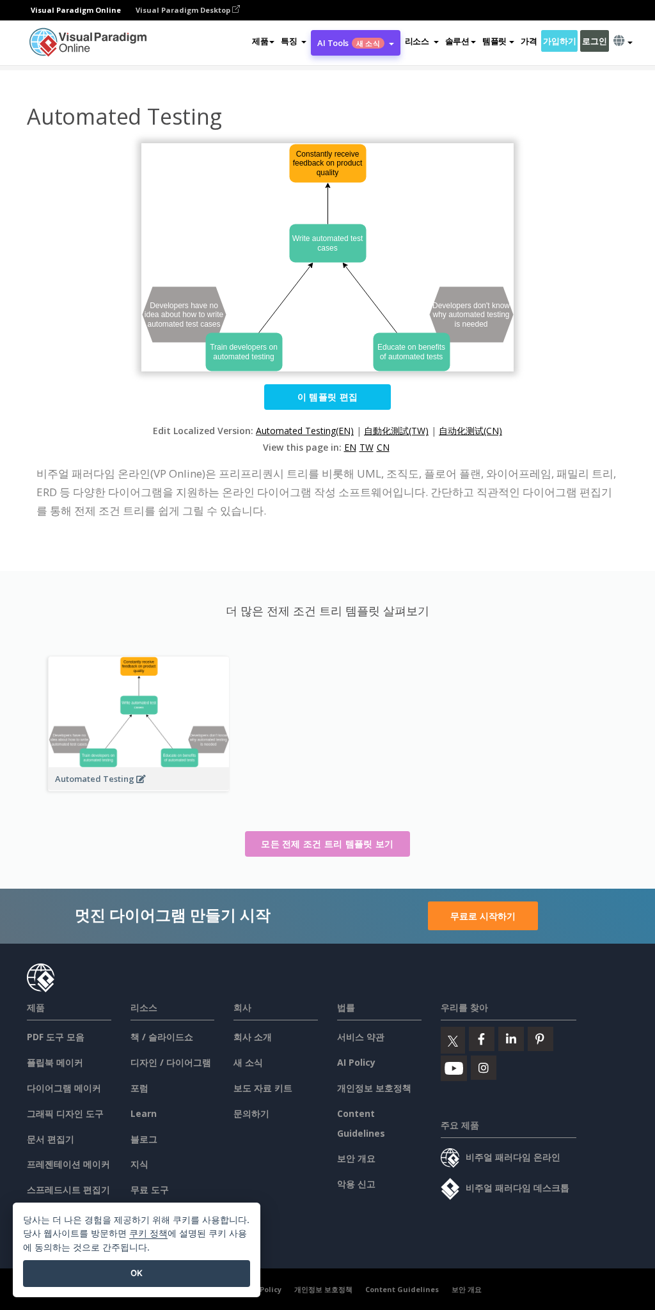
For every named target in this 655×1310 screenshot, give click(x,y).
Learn (143, 1113)
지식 (139, 1164)
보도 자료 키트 (262, 1088)
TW (366, 447)
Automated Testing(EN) (305, 431)
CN (383, 447)
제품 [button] (260, 41)
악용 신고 (356, 1184)
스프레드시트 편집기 (68, 1189)
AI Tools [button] (348, 43)
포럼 (139, 1088)
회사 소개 (252, 1037)
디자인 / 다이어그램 (170, 1062)
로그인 (594, 41)
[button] (293, 41)
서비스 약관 (360, 1037)
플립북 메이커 (55, 1062)
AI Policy (356, 1062)
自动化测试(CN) (470, 431)
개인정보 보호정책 (374, 1088)
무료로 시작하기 (483, 916)
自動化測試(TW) (396, 431)
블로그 (143, 1139)
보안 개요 (356, 1158)
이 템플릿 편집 (327, 397)
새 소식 (248, 1062)
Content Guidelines (402, 1289)
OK (136, 1273)
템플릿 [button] (494, 41)
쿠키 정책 (148, 1233)
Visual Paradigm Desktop (184, 10)
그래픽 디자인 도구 (65, 1113)
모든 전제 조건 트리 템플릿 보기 (327, 844)
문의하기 (251, 1113)
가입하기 (559, 41)
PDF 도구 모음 (55, 1037)
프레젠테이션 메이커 (68, 1164)
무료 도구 (149, 1189)
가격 (529, 41)
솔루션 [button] (457, 41)
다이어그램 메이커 (64, 1088)
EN (350, 447)
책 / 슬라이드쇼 (161, 1037)
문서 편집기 (50, 1139)
